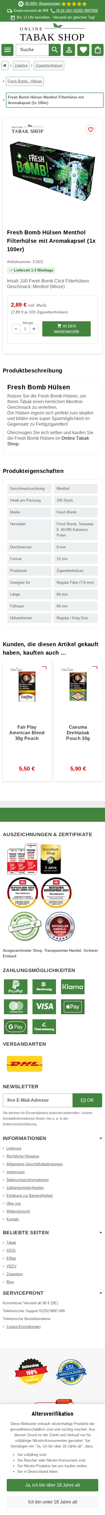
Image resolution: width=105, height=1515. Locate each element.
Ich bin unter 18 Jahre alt (52, 1502)
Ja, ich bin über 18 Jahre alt (52, 1485)
